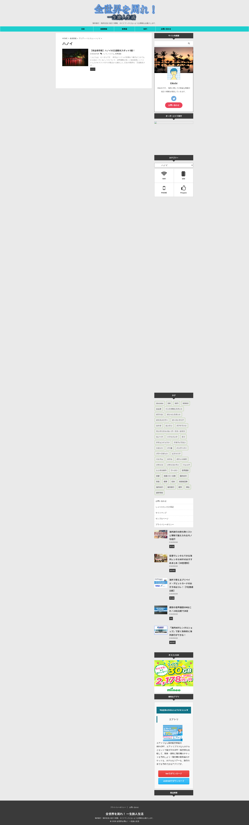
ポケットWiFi (182, 459)
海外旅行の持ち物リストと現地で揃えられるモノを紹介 (180, 535)
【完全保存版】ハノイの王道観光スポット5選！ (112, 50)
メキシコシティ (173, 465)
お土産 (158, 409)
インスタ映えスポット (173, 409)
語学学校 (159, 492)
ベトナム (111, 54)
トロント (159, 448)
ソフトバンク (172, 437)
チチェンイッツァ (163, 442)
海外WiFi (159, 487)
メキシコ (159, 465)
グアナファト (182, 425)
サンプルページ (162, 518)
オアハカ (159, 414)
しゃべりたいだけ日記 (165, 507)
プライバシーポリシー (165, 524)
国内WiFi (183, 476)
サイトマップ (161, 513)
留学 (180, 487)
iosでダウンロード (174, 773)
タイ (183, 437)
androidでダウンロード (173, 781)
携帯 (165, 481)
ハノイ (105, 54)
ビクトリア (176, 453)
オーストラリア (178, 420)
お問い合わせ (166, 29)
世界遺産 (118, 54)
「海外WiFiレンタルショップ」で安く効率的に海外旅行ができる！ (180, 631)
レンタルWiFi (161, 470)
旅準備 (124, 29)
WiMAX (185, 403)
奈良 (158, 481)
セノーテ (159, 437)
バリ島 (169, 448)
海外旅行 (170, 487)
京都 (158, 476)
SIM (169, 403)
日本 (83, 29)
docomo (159, 403)
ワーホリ (174, 470)
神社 (187, 487)
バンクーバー (182, 448)
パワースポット (162, 453)
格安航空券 (183, 481)
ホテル (169, 459)
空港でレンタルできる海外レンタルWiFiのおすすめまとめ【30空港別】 (180, 559)
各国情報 (103, 29)
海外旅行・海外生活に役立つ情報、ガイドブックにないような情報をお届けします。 (124, 818)
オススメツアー (162, 420)
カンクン (168, 425)
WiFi (145, 29)
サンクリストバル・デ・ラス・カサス (170, 431)
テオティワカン (180, 442)
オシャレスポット (174, 414)
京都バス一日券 (170, 476)
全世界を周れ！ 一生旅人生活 (124, 814)
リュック (186, 465)
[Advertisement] (173, 295)
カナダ (158, 425)
